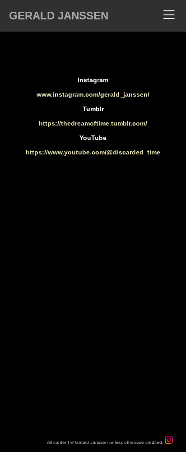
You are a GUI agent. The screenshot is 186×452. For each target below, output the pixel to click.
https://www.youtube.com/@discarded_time (93, 152)
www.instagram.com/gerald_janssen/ (93, 94)
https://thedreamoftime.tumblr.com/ (93, 123)
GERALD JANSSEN (58, 15)
